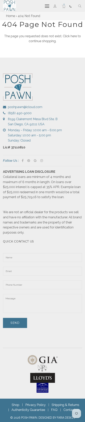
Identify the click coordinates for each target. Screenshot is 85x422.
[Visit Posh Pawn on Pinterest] (28, 160)
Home (10, 16)
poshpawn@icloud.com (25, 107)
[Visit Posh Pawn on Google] (35, 160)
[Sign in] (55, 6)
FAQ (54, 410)
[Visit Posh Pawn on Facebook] (23, 160)
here (74, 36)
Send (15, 323)
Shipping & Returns (65, 405)
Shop (15, 405)
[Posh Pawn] (9, 6)
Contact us (71, 410)
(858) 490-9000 (20, 113)
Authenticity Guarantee (28, 410)
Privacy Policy (35, 405)
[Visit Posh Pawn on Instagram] (41, 160)
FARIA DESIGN (66, 417)
